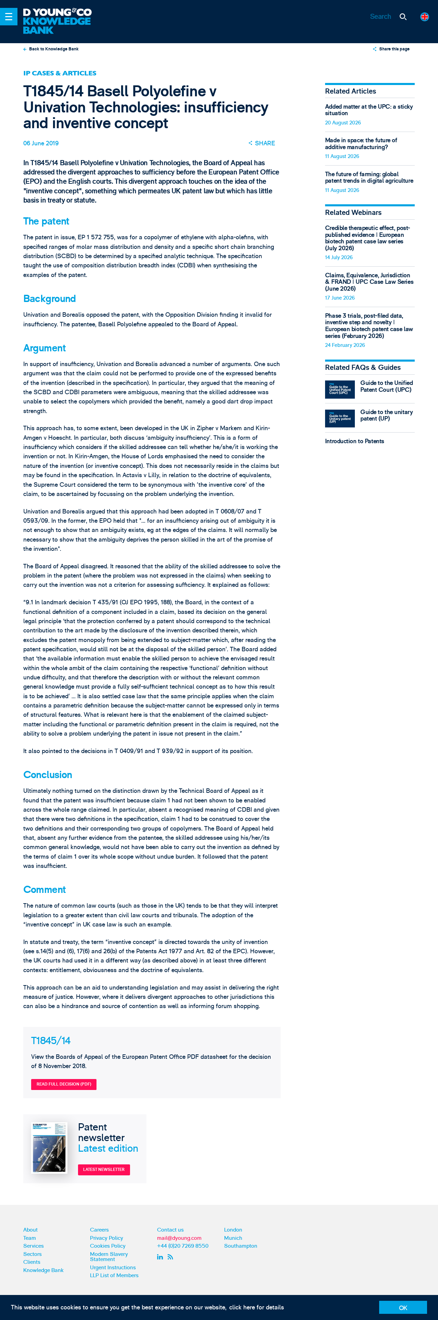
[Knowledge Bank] (62, 26)
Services (33, 1246)
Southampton (240, 1246)
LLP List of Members (114, 1275)
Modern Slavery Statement (109, 1257)
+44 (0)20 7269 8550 (182, 1246)
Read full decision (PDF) (64, 1084)
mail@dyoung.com (179, 1238)
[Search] (403, 16)
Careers (99, 1229)
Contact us (170, 1229)
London (233, 1229)
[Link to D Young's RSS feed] (172, 1257)
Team (29, 1238)
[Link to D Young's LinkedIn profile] (161, 1257)
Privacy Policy (106, 1238)
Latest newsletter (104, 1169)
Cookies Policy (108, 1246)
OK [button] (403, 1308)
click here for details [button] (256, 1307)
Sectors (32, 1254)
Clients (31, 1262)
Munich (233, 1238)
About (30, 1229)
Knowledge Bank (43, 1270)
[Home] (62, 12)
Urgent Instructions (113, 1267)
